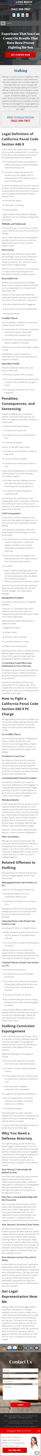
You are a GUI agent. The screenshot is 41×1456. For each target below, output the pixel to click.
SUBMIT (20, 1405)
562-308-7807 (14, 1450)
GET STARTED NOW (20, 54)
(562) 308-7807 (20, 9)
